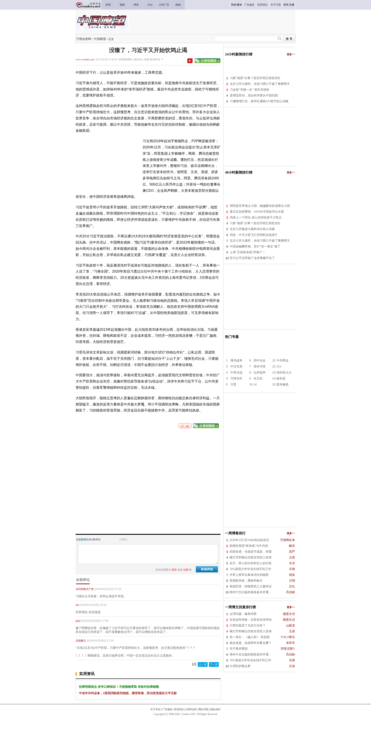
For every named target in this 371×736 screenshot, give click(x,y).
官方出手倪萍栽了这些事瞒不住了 (252, 258)
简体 (233, 4)
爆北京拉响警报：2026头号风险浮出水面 (257, 211)
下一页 (214, 664)
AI (255, 384)
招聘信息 (191, 709)
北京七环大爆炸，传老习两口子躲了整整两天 (260, 83)
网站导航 (203, 709)
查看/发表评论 (152, 59)
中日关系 (236, 366)
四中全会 (260, 360)
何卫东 (258, 378)
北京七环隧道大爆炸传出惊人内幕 (252, 229)
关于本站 (155, 709)
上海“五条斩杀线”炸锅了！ (247, 252)
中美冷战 (236, 372)
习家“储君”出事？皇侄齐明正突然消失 (255, 78)
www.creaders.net (85, 59)
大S (279, 366)
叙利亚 (281, 378)
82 (186, 426)
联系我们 (179, 709)
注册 (291, 4)
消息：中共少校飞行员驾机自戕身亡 (254, 234)
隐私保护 (215, 709)
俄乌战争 (236, 360)
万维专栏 (236, 378)
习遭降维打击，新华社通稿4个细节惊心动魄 (259, 101)
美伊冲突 (260, 366)
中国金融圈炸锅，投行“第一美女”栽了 (255, 246)
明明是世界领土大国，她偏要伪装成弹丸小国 (260, 205)
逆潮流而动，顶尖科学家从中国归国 (254, 95)
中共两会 (283, 360)
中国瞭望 (100, 39)
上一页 (203, 664)
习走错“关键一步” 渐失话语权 (249, 89)
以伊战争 (260, 372)
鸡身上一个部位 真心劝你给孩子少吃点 (256, 217)
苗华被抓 (283, 384)
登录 (286, 4)
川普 (233, 384)
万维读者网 (83, 39)
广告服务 (167, 709)
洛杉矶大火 (284, 372)
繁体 (239, 4)
